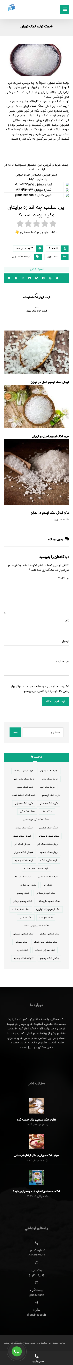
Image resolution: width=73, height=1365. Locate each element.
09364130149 (24, 190)
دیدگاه (63, 578)
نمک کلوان (22, 950)
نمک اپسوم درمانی (22, 901)
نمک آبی (47, 885)
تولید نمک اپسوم (49, 770)
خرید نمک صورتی (24, 803)
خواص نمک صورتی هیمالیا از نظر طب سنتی (36, 1156)
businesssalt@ (25, 195)
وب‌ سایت (62, 661)
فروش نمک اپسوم (49, 852)
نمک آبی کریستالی (45, 893)
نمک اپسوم (23, 893)
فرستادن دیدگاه (55, 702)
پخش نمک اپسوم (49, 958)
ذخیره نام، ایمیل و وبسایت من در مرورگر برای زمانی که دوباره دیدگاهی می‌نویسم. (39, 688)
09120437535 (24, 185)
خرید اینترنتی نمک (23, 770)
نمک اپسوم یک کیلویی (48, 909)
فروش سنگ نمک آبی (48, 844)
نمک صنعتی (26, 917)
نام (67, 621)
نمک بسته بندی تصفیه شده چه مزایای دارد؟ (36, 1192)
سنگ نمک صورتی (48, 827)
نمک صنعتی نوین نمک (45, 942)
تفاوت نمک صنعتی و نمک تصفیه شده (36, 1120)
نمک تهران (52, 256)
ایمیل (65, 641)
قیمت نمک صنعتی (48, 876)
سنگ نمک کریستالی (48, 836)
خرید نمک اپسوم (51, 795)
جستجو (15, 732)
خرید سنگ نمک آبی (24, 778)
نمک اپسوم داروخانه (49, 901)
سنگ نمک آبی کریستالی (36, 819)
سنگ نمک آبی (27, 811)
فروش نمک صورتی (23, 852)
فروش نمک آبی (22, 844)
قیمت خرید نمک (48, 860)
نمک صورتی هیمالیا (45, 950)
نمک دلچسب (46, 917)
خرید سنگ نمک (50, 778)
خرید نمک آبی (47, 787)
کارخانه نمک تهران (21, 256)
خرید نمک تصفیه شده (23, 795)
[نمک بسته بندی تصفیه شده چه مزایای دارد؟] (36, 1177)
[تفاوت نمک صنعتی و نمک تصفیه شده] (36, 1106)
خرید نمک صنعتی (49, 803)
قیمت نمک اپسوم (24, 860)
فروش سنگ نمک (22, 836)
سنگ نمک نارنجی (24, 827)
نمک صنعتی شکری (49, 933)
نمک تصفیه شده (20, 909)
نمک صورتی (21, 942)
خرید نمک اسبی (25, 787)
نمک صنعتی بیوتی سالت (36, 925)
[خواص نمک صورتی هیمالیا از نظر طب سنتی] (36, 1141)
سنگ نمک (47, 811)
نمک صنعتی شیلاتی (23, 933)
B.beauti (53, 248)
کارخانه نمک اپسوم (23, 958)
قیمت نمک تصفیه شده (36, 868)
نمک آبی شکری (28, 885)
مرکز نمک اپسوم (23, 876)
